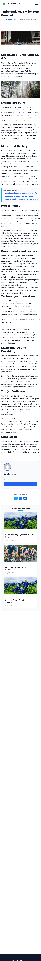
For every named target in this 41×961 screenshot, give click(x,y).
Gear (34, 19)
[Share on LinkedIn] (25, 498)
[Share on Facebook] (20, 498)
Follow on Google (10, 958)
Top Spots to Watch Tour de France (19, 196)
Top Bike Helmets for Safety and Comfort (21, 193)
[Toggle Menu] (36, 4)
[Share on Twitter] (16, 498)
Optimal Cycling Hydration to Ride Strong (21, 199)
